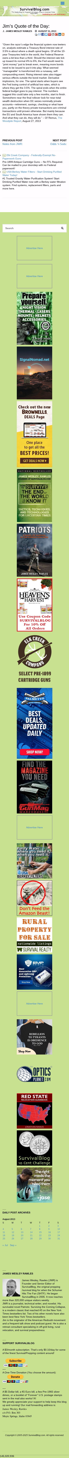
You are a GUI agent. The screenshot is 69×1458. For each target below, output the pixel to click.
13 (22, 1232)
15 (40, 1232)
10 (59, 1229)
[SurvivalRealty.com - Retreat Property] (34, 935)
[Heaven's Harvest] (34, 605)
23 (49, 1235)
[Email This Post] (39, 34)
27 (22, 1238)
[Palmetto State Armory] (34, 723)
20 (22, 1235)
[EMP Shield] (34, 972)
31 (59, 1238)
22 (40, 1235)
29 (40, 1238)
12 (13, 1232)
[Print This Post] (36, 34)
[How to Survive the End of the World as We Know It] (34, 495)
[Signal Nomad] (34, 373)
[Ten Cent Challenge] (34, 1148)
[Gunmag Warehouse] (34, 787)
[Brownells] (34, 434)
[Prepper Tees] (34, 1037)
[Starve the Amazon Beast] (34, 898)
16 (49, 1232)
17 (59, 1232)
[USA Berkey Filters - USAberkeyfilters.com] (34, 861)
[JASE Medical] (34, 1185)
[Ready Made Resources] (34, 318)
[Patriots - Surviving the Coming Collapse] (34, 550)
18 (4, 1235)
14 (31, 1232)
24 (59, 1235)
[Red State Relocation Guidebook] (34, 1111)
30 (49, 1238)
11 (4, 1232)
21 (31, 1235)
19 (13, 1235)
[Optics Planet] (34, 1074)
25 (4, 1238)
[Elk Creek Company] (34, 659)
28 (31, 1238)
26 (13, 1238)
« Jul (5, 1245)
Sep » (13, 1245)
